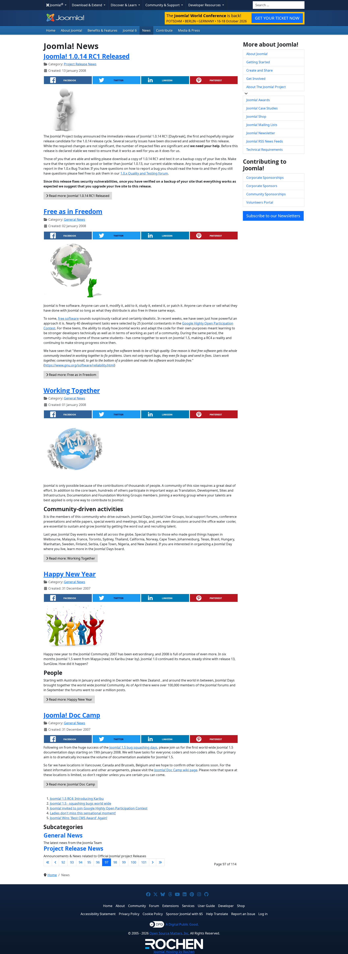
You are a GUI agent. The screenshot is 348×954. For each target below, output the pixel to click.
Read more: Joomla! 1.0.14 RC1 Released (78, 196)
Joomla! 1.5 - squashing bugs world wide (80, 803)
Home (50, 30)
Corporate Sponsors (261, 186)
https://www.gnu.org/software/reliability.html (79, 365)
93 (72, 862)
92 (63, 862)
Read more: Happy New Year (70, 699)
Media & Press (189, 30)
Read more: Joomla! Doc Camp (71, 784)
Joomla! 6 (130, 30)
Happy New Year (70, 574)
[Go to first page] (48, 862)
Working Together (72, 390)
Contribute (164, 30)
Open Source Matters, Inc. (169, 933)
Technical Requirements (264, 149)
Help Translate (217, 914)
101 (144, 862)
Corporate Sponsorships (265, 177)
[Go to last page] (160, 862)
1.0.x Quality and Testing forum (144, 173)
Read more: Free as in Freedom (72, 374)
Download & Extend (87, 5)
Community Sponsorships (266, 194)
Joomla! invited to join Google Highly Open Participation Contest (98, 808)
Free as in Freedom (73, 211)
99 (124, 862)
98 (115, 862)
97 (106, 862)
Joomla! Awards (258, 100)
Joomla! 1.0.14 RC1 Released (86, 56)
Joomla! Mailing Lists (261, 125)
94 (80, 862)
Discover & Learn (124, 5)
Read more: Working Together (71, 558)
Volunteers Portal (259, 202)
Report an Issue (243, 914)
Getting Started (258, 62)
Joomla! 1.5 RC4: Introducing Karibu (77, 798)
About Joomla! (71, 30)
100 (133, 862)
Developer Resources (205, 5)
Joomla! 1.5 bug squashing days (133, 747)
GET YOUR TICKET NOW (277, 18)
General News (74, 219)
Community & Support (162, 5)
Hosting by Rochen (174, 951)
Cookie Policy (153, 914)
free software (68, 318)
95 (89, 862)
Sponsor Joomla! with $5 (184, 914)
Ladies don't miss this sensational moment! (83, 813)
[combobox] (278, 5)
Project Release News (80, 64)
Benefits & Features (102, 30)
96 (98, 862)
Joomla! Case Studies (262, 108)
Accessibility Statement (98, 914)
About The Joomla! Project (266, 87)
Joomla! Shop (256, 116)
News (146, 30)
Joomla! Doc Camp (72, 715)
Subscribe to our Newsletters (273, 215)
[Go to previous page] (55, 862)
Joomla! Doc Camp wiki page (175, 770)
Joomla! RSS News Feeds (264, 141)
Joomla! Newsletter (260, 133)
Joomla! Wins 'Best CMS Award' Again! (78, 818)
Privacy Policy (129, 914)
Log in (263, 914)
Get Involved (255, 78)
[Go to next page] (152, 862)
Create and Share (259, 70)
